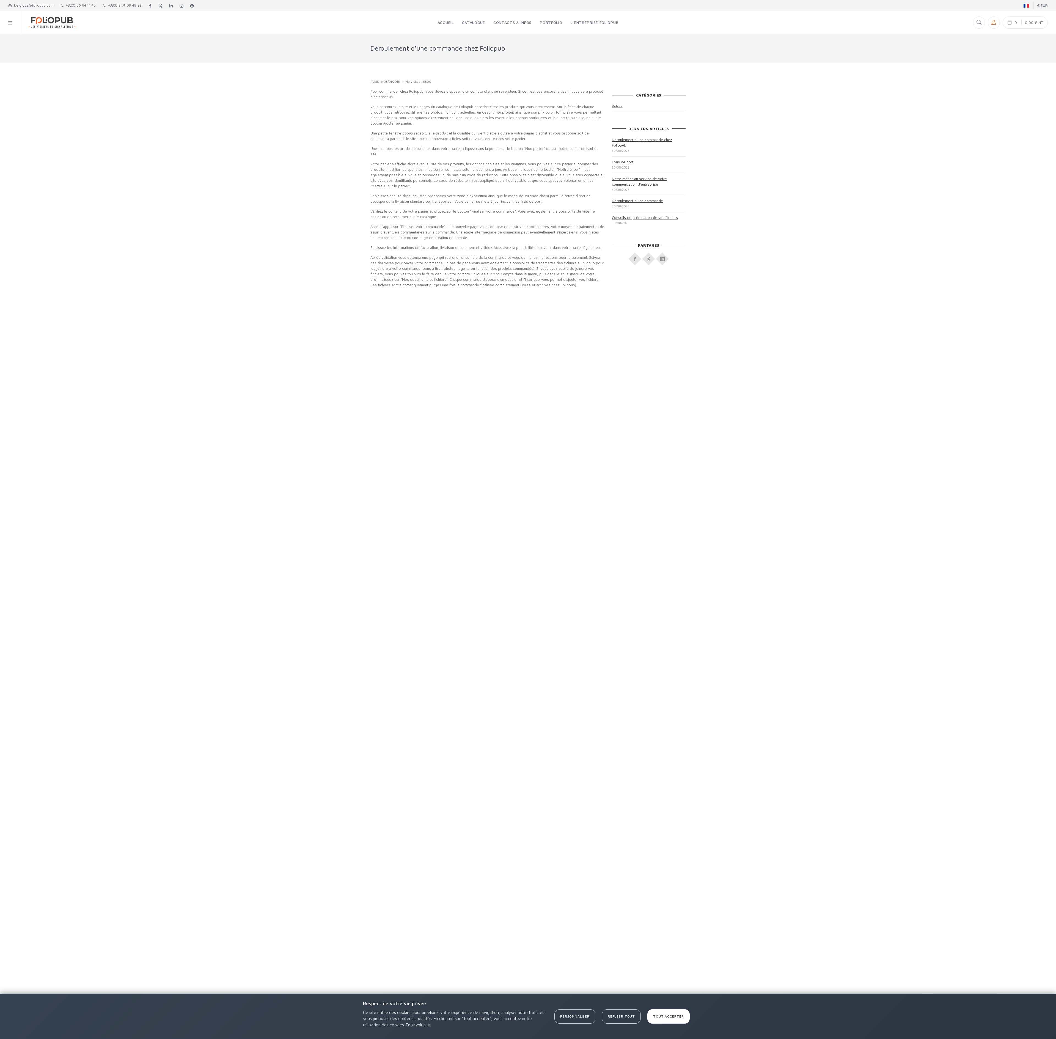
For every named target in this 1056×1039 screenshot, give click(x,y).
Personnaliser (575, 1016)
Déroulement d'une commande (637, 201)
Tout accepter (668, 1016)
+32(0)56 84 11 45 (80, 5)
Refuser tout (621, 1016)
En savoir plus (418, 1024)
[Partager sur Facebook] (635, 257)
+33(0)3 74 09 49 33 (123, 5)
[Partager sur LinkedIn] (662, 257)
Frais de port (622, 162)
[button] (10, 22)
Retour (617, 106)
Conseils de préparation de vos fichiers (645, 217)
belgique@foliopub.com (33, 5)
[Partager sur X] (649, 257)
